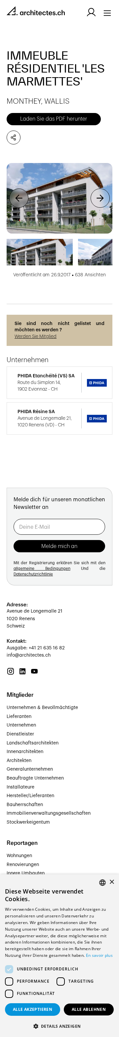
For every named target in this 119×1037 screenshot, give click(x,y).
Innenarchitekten (25, 751)
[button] (19, 198)
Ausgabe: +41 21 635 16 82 (36, 648)
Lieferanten (19, 716)
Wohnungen (19, 855)
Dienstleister (20, 734)
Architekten (19, 760)
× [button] (111, 882)
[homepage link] (36, 12)
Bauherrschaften (25, 804)
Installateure (20, 787)
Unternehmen (21, 725)
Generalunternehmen (30, 769)
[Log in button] (91, 12)
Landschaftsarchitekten (33, 743)
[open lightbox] (59, 198)
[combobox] (102, 882)
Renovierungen (23, 864)
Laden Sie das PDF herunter (53, 119)
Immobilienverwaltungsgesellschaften (49, 813)
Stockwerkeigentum (28, 822)
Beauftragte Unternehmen (35, 778)
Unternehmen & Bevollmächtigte (42, 707)
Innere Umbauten (26, 873)
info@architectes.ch (29, 655)
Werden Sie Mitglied (36, 336)
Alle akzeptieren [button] (32, 1009)
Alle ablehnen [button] (89, 1009)
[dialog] (59, 955)
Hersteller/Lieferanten (30, 795)
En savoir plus (99, 955)
